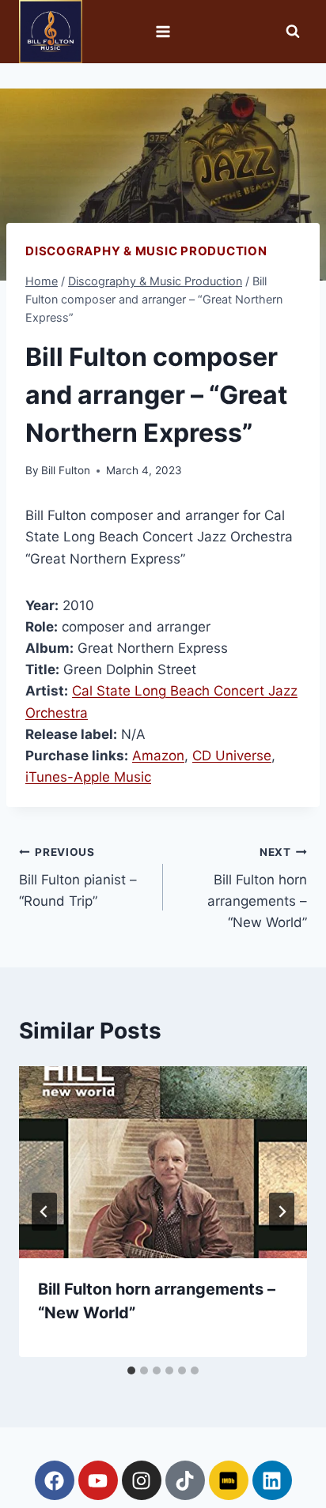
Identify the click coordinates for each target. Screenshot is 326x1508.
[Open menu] (163, 31)
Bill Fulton (65, 470)
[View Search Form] (293, 31)
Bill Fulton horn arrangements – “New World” (257, 888)
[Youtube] (98, 1480)
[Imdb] (228, 1480)
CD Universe (231, 755)
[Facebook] (54, 1480)
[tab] (131, 1370)
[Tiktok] (185, 1480)
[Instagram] (141, 1480)
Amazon (158, 755)
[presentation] (163, 1162)
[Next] (281, 1212)
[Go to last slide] (44, 1212)
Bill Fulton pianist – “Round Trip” (78, 877)
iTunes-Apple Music (88, 777)
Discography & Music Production (146, 250)
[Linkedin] (272, 1480)
